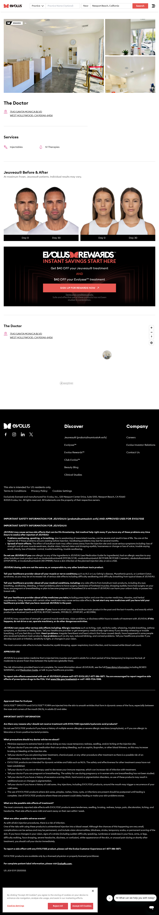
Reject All (58, 906)
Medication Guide (29, 670)
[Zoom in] (151, 327)
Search (140, 6)
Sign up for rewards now (77, 288)
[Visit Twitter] (31, 435)
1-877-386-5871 (113, 849)
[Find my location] (151, 343)
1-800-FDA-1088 (92, 679)
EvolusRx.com (64, 864)
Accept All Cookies (81, 906)
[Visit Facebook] (5, 434)
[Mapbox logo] (66, 383)
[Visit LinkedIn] (23, 434)
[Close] (92, 890)
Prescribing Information (117, 667)
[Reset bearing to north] (151, 336)
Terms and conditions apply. (79, 295)
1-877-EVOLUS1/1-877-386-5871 (89, 676)
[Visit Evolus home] (14, 5)
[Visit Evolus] (17, 426)
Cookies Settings (62, 491)
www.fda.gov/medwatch (64, 679)
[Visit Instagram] (14, 434)
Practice (36, 6)
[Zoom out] (151, 332)
